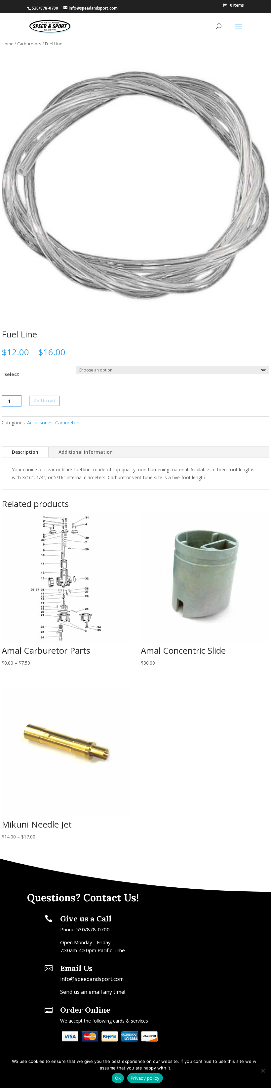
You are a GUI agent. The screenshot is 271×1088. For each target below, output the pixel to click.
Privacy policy (145, 1078)
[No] (262, 1070)
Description (25, 452)
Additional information (85, 452)
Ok (118, 1078)
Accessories (40, 422)
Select (11, 374)
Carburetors (29, 44)
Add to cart (44, 401)
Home (8, 44)
